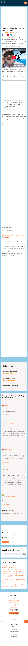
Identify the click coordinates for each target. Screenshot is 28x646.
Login (14, 641)
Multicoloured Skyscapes (10, 385)
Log (14, 380)
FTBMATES (6, 234)
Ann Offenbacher (6, 569)
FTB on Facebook (14, 634)
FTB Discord (14, 629)
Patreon (14, 626)
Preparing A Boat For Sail (10, 371)
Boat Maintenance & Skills (11, 32)
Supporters (14, 607)
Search (14, 619)
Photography (14, 604)
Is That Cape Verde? (9, 378)
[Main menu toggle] (25, 3)
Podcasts (14, 605)
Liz (7, 422)
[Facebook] (2, 35)
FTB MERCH (6, 237)
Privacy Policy (14, 636)
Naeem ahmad (9, 495)
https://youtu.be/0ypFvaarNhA (10, 438)
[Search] (26, 621)
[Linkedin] (11, 35)
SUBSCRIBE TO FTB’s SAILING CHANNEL (13, 236)
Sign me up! (5, 542)
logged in (10, 513)
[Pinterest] (8, 35)
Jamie (3, 565)
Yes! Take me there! (14, 613)
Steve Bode (8, 405)
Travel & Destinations (14, 600)
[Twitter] (5, 35)
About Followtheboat (14, 639)
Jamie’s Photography (14, 631)
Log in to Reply (5, 414)
